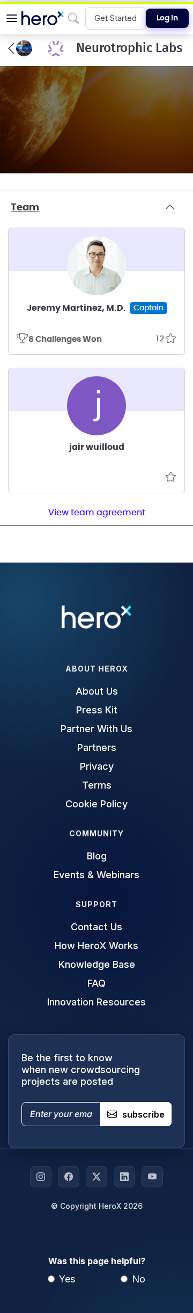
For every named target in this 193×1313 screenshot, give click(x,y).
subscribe (143, 1114)
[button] (11, 18)
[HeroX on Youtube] (152, 1176)
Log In (167, 18)
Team (25, 208)
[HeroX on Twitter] (96, 1176)
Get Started (115, 18)
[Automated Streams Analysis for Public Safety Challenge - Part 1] (20, 48)
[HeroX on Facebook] (68, 1176)
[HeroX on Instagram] (40, 1176)
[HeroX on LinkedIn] (124, 1176)
